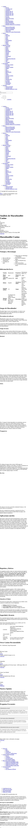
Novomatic (7, 84)
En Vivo (7, 16)
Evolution (7, 66)
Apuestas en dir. (8, 87)
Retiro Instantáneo (9, 22)
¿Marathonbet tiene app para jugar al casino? (9, 727)
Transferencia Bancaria (10, 58)
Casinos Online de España (8, 754)
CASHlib (7, 62)
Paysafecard (8, 56)
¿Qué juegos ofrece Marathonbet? (7, 718)
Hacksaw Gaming (9, 67)
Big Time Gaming (9, 64)
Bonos (4, 25)
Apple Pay (7, 46)
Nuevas (7, 768)
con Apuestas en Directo (10, 769)
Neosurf (7, 52)
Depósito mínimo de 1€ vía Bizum (12, 24)
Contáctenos (8, 752)
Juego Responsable (7, 790)
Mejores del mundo (9, 18)
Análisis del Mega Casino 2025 (12, 765)
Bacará (6, 41)
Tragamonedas (8, 40)
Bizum (6, 47)
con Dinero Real (9, 758)
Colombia (9, 99)
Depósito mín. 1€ (9, 11)
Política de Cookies (7, 792)
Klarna (6, 49)
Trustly (6, 59)
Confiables (7, 10)
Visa (6, 61)
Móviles (7, 19)
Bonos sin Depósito (9, 29)
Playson (7, 78)
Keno (6, 38)
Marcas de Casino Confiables (9, 760)
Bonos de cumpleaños (10, 28)
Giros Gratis (8, 30)
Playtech (7, 76)
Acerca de (5, 748)
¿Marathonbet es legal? (5, 708)
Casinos (4, 6)
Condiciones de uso (7, 788)
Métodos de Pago (6, 45)
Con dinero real (8, 8)
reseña (1, 653)
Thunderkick (8, 83)
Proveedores (5, 63)
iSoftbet (7, 68)
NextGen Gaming (9, 75)
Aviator (7, 44)
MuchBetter (8, 51)
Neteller (7, 53)
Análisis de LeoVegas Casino (11, 764)
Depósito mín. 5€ (9, 12)
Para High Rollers (9, 21)
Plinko (6, 42)
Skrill (6, 57)
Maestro (7, 50)
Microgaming (8, 72)
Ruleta (6, 39)
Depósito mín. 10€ (9, 13)
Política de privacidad (7, 789)
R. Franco (7, 80)
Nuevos (7, 7)
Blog (6, 749)
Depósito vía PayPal (9, 23)
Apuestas (5, 85)
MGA (6, 73)
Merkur (7, 70)
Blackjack (7, 35)
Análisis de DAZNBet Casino (11, 761)
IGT (6, 69)
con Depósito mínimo (10, 759)
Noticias (7, 751)
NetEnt (6, 74)
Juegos (4, 33)
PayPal (6, 55)
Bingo (6, 34)
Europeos (7, 17)
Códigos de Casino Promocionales (12, 32)
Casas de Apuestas (7, 766)
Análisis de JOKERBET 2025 (11, 763)
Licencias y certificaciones (11, 753)
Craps (6, 36)
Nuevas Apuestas (9, 86)
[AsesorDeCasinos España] (9, 4)
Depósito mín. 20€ (9, 15)
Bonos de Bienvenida (10, 27)
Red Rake (7, 81)
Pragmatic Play (8, 79)
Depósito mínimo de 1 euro (11, 89)
